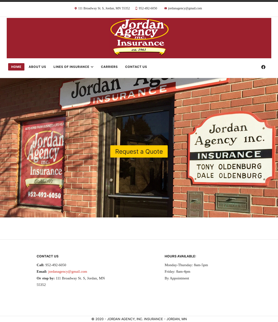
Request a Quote (139, 151)
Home (16, 67)
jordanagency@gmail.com (67, 271)
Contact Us (136, 67)
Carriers (109, 67)
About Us (37, 67)
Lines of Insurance (71, 67)
